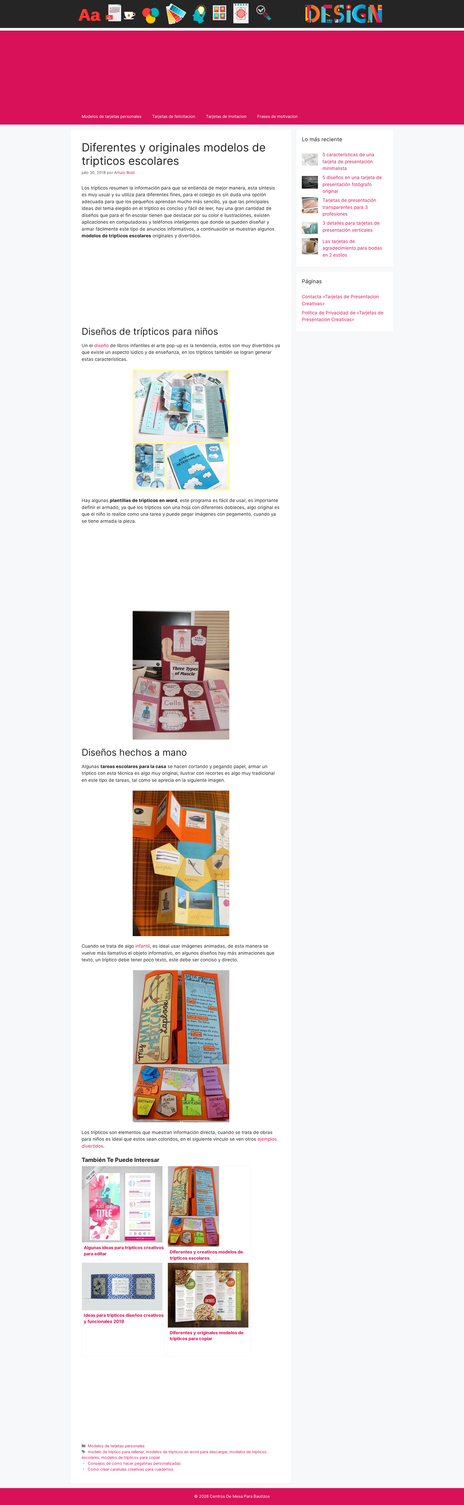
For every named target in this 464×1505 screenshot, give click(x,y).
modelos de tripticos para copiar (130, 1457)
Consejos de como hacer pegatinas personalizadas (134, 1463)
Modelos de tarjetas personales (112, 116)
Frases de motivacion (277, 116)
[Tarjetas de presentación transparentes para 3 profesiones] (310, 206)
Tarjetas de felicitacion (173, 116)
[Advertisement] (232, 68)
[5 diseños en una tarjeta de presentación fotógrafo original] (310, 183)
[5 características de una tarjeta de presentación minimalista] (310, 160)
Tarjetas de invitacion (226, 116)
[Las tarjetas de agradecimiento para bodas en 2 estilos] (310, 247)
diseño (101, 345)
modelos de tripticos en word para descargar (186, 1451)
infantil (142, 946)
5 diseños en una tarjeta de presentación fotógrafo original (352, 184)
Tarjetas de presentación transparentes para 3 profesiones (349, 207)
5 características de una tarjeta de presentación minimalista (348, 161)
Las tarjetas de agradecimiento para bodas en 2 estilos (352, 248)
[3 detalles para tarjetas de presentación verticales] (310, 229)
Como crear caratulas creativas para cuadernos (130, 1469)
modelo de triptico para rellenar (116, 1451)
